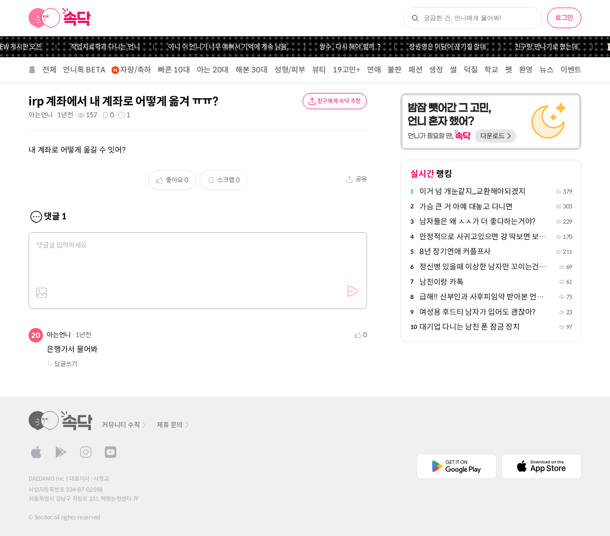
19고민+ (346, 70)
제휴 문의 (170, 425)
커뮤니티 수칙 (121, 425)
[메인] (60, 18)
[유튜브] (110, 452)
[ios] (36, 452)
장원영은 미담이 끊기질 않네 (442, 46)
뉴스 (546, 70)
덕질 (471, 70)
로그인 (564, 17)
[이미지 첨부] (41, 293)
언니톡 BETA (84, 70)
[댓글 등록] (353, 291)
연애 (374, 70)
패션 (415, 70)
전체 (49, 70)
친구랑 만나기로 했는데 (541, 46)
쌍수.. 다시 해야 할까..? (345, 46)
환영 (526, 70)
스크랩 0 (228, 180)
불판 (394, 70)
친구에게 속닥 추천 (339, 100)
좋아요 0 (177, 180)
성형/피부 (289, 70)
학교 (491, 70)
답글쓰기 (65, 364)
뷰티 (319, 70)
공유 (361, 179)
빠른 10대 (174, 70)
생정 (436, 70)
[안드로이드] (61, 452)
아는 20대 (213, 70)
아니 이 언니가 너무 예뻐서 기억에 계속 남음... (224, 46)
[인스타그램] (85, 452)
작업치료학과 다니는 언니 (100, 46)
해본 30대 (251, 70)
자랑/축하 (135, 70)
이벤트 (570, 70)
